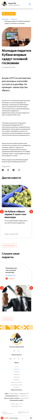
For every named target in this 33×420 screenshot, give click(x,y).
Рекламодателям (16, 385)
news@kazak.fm (24, 398)
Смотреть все (7, 318)
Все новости (10, 13)
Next (31, 211)
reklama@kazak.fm (16, 406)
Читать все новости (9, 245)
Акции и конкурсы (16, 382)
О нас (16, 366)
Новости (16, 369)
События (16, 371)
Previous (2, 211)
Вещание (16, 379)
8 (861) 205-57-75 (16, 404)
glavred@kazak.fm (23, 396)
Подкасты (16, 377)
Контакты (16, 387)
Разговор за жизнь (12, 273)
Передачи (16, 374)
